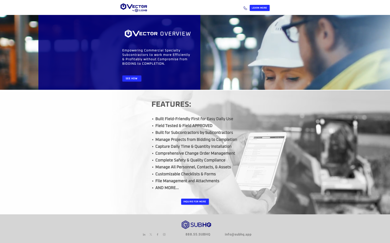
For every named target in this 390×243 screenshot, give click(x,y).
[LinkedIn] (144, 234)
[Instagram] (164, 234)
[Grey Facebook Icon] (157, 234)
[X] (150, 234)
